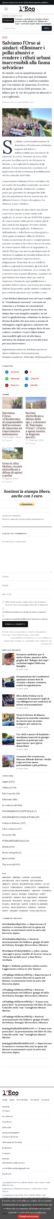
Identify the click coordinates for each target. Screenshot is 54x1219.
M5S (24, 897)
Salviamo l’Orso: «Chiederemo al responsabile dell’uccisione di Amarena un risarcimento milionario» (12, 423)
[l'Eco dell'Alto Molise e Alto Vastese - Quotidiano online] (27, 9)
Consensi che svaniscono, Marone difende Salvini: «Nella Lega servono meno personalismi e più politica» (33, 761)
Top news (7, 864)
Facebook (6, 1174)
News (4, 37)
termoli (32, 907)
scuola (6, 907)
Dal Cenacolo (8, 793)
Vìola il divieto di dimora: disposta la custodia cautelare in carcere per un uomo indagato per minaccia (33, 719)
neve (34, 901)
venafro (14, 911)
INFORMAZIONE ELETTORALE (18, 811)
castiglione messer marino (16, 891)
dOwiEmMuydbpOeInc (14, 924)
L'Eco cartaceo (9, 829)
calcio (5, 887)
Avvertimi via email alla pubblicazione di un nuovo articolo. (25, 619)
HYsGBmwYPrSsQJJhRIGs (16, 951)
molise (27, 901)
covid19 (6, 894)
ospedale (43, 901)
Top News (34, 1100)
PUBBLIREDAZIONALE (13, 840)
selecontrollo (19, 907)
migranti (43, 897)
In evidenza (8, 805)
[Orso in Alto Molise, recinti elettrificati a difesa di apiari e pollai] (12, 453)
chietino (36, 891)
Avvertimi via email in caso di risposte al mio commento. (24, 612)
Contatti (6, 1153)
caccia (46, 884)
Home (4, 1100)
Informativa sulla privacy (13, 1163)
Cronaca (6, 1111)
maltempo (32, 897)
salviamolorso (37, 519)
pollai (27, 519)
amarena (14, 519)
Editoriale (7, 799)
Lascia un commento (11, 515)
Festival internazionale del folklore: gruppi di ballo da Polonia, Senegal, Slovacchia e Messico (25, 942)
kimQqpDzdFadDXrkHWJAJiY (18, 1028)
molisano (17, 901)
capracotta (30, 887)
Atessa (15, 884)
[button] (6, 9)
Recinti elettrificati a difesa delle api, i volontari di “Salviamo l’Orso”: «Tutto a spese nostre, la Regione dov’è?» (36, 425)
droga (14, 894)
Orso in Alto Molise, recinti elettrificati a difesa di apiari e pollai (12, 469)
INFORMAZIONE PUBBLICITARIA (18, 817)
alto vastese (22, 881)
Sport (5, 858)
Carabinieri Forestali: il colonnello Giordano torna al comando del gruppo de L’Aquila (28, 641)
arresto (6, 884)
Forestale (33, 894)
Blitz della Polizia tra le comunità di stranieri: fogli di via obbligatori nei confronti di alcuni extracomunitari (33, 700)
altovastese (36, 881)
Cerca (47, 28)
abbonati (6, 877)
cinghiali (46, 891)
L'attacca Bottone (11, 823)
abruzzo (6, 519)
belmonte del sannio (30, 884)
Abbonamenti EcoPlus (12, 1142)
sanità (25, 904)
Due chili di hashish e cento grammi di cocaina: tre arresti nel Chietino (24, 633)
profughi (15, 904)
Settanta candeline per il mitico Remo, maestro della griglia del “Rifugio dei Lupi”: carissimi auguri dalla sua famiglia (32, 660)
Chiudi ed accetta (28, 1216)
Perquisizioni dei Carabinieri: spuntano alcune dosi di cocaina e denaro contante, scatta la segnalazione (33, 681)
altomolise (8, 881)
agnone (26, 877)
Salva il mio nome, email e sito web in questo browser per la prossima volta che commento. (26, 603)
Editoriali (6, 1127)
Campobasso (17, 887)
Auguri (5, 781)
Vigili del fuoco (38, 911)
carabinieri (43, 887)
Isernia (17, 897)
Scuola (5, 846)
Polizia (6, 904)
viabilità (23, 911)
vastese (42, 907)
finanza (23, 894)
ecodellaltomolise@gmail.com (15, 1168)
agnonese (36, 877)
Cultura (5, 787)
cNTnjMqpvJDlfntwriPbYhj (17, 975)
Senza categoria (10, 852)
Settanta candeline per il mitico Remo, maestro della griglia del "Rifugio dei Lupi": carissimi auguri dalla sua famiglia (33, 21)
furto (43, 894)
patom (22, 519)
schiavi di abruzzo (38, 904)
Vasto (5, 911)
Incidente (7, 897)
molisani (6, 901)
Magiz (5, 966)
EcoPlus (45, 1100)
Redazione (7, 1148)
